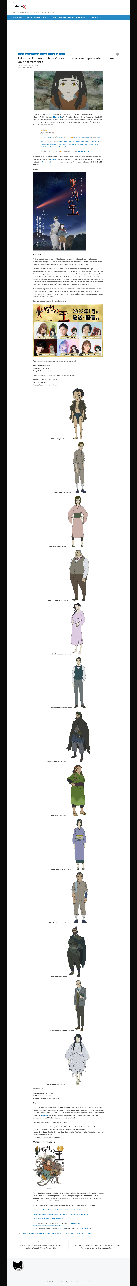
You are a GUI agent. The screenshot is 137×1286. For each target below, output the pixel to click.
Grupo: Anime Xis (84, 1228)
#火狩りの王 (80, 142)
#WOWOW (44, 147)
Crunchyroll (34, 1233)
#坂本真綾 (85, 137)
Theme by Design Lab (83, 1282)
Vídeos (62, 54)
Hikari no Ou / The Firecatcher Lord (52, 1233)
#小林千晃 (78, 144)
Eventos (29, 17)
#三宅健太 (63, 144)
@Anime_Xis (75, 1223)
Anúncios (28, 54)
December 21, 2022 (85, 151)
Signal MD (70, 1233)
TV (57, 54)
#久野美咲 (47, 137)
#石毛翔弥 (59, 137)
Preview (51, 54)
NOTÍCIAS (44, 54)
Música (36, 54)
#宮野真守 (94, 144)
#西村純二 (87, 142)
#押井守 (94, 142)
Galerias (62, 17)
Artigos (45, 17)
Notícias (20, 17)
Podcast (54, 17)
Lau (21, 65)
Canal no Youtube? (52, 1226)
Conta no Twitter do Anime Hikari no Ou (61, 1210)
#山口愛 (57, 144)
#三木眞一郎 (86, 144)
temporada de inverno (84, 1233)
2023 (25, 1233)
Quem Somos (93, 17)
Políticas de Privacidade (77, 17)
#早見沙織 (50, 144)
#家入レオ (76, 137)
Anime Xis (61, 1228)
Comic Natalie (42, 1210)
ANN (79, 1210)
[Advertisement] (68, 37)
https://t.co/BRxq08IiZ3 (67, 142)
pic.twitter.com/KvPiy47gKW (57, 147)
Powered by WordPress (67, 1282)
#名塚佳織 (70, 144)
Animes (21, 54)
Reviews (37, 17)
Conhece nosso (39, 1226)
